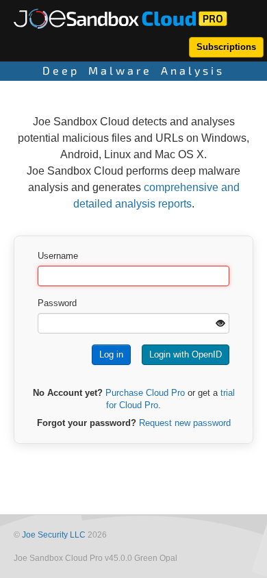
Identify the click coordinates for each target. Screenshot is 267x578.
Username (58, 256)
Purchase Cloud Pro (145, 393)
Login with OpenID (185, 354)
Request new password (185, 423)
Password (57, 303)
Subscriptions (226, 47)
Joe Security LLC (54, 535)
